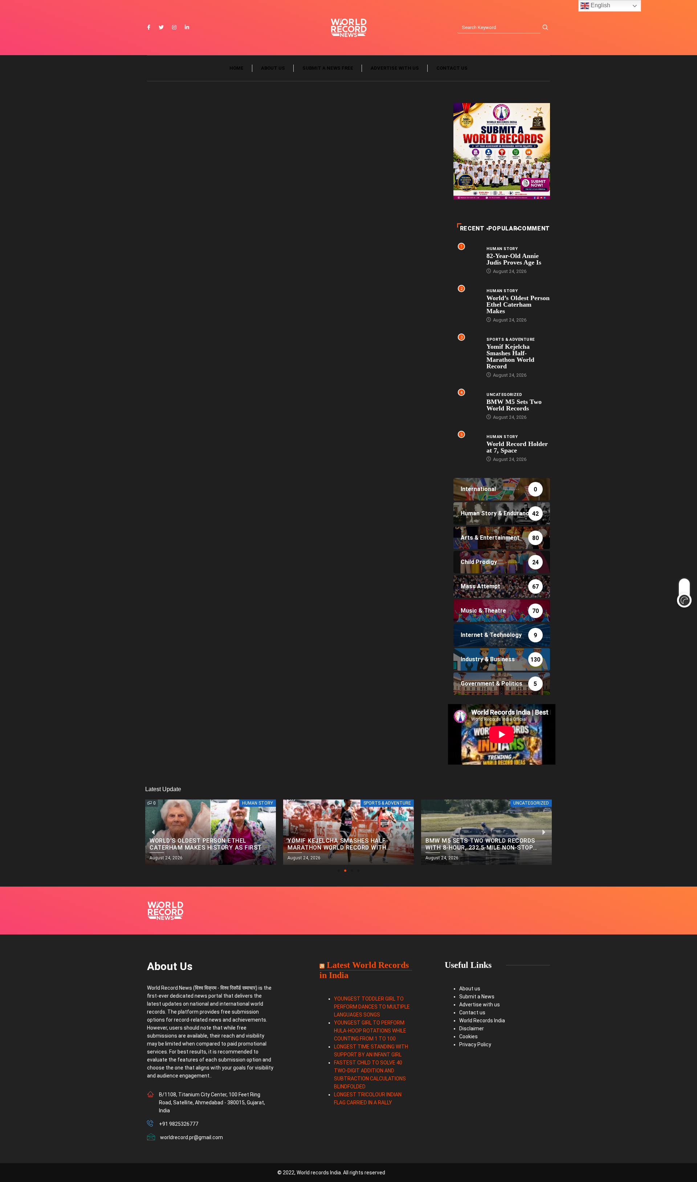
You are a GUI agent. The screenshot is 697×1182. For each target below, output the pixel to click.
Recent (472, 228)
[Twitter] (161, 27)
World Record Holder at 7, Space (517, 447)
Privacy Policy (475, 1044)
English (599, 5)
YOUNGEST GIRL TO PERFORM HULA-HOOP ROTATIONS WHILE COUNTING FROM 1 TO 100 (370, 1031)
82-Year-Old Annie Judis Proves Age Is (513, 259)
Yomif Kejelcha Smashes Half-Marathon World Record (510, 356)
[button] (339, 871)
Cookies (468, 1036)
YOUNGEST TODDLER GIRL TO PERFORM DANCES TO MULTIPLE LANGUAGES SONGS (372, 1007)
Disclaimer (471, 1028)
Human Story (502, 248)
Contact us (452, 68)
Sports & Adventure (510, 339)
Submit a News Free (327, 68)
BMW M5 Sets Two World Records (514, 405)
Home (236, 68)
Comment (534, 228)
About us (273, 68)
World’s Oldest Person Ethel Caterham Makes (518, 304)
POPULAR (502, 228)
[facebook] (148, 27)
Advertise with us (395, 68)
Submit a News (476, 996)
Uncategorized (504, 394)
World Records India (482, 1020)
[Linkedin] (187, 27)
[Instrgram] (174, 27)
